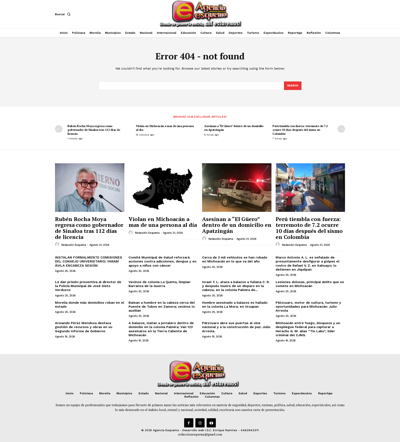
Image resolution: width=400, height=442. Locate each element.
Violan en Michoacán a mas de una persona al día (165, 128)
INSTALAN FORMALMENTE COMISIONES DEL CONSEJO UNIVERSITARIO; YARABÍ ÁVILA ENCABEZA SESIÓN (88, 261)
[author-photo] (57, 244)
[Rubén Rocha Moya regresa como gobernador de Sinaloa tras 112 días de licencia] (89, 187)
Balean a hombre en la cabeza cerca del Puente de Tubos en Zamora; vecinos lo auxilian (162, 306)
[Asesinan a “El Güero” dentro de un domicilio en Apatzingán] (236, 187)
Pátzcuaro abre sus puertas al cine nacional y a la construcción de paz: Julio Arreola (236, 327)
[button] (63, 14)
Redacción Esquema (73, 244)
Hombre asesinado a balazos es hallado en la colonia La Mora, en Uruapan (235, 304)
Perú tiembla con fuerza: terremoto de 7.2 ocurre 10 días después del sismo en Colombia (300, 129)
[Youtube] (211, 422)
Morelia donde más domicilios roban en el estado (89, 304)
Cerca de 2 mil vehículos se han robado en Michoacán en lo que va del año (234, 259)
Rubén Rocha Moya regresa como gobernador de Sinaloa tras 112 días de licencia (94, 129)
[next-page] (341, 129)
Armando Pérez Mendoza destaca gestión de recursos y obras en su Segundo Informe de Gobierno (83, 327)
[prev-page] (58, 129)
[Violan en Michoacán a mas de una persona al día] (163, 187)
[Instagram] (200, 422)
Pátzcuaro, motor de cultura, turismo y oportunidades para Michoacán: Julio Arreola (308, 306)
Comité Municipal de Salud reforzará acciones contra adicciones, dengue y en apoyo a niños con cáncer (162, 261)
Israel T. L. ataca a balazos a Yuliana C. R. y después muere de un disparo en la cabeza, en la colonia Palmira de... (236, 286)
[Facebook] (188, 422)
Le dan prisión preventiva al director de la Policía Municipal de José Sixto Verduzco (88, 286)
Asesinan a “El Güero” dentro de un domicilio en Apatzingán (233, 128)
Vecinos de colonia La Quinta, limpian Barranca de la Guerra (159, 284)
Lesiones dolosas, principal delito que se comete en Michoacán (310, 284)
